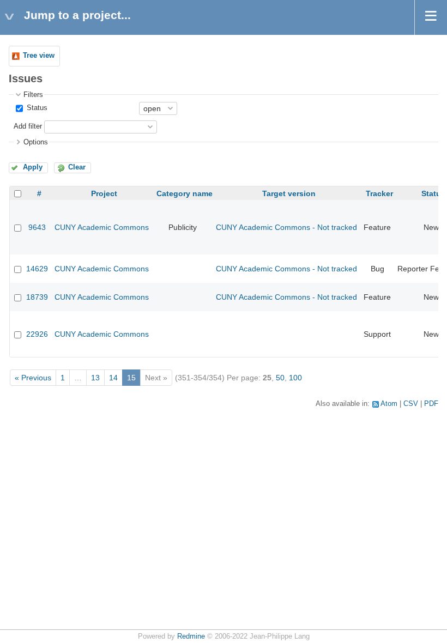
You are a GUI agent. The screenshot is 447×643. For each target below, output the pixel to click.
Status (36, 108)
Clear (77, 167)
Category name (184, 193)
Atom (388, 404)
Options (35, 142)
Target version (289, 193)
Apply (33, 167)
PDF (431, 404)
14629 (37, 268)
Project (104, 193)
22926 (37, 334)
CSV (410, 404)
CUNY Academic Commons (102, 227)
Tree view (39, 55)
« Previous (33, 377)
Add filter (28, 126)
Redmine (191, 636)
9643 (37, 227)
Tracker (379, 193)
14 (113, 377)
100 (295, 377)
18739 (37, 297)
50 (280, 377)
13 (95, 377)
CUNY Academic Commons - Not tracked (286, 227)
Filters (33, 95)
